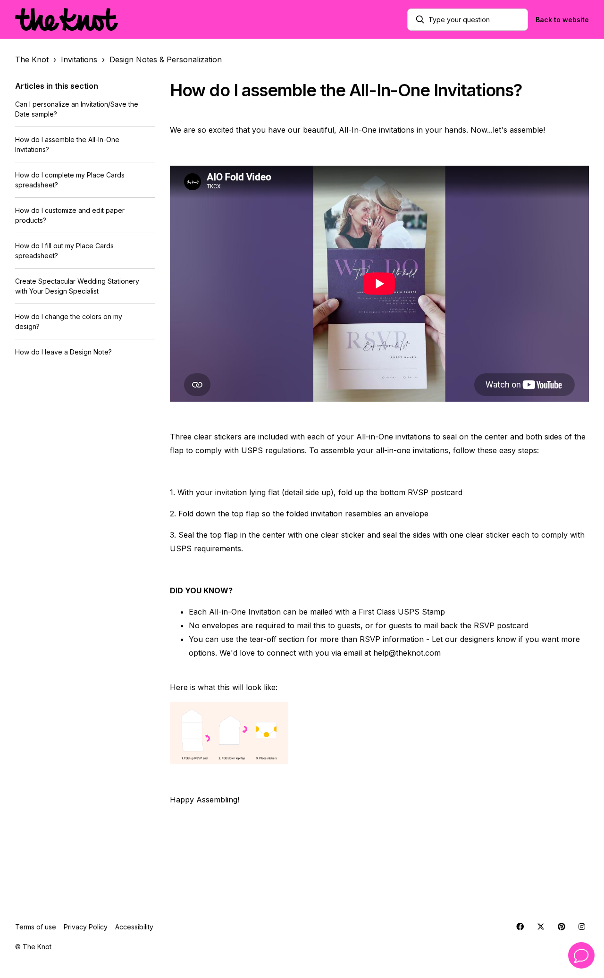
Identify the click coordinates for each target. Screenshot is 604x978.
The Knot (32, 59)
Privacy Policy (86, 927)
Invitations (79, 59)
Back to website (562, 20)
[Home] (66, 19)
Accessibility (134, 927)
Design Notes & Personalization (165, 59)
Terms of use (35, 927)
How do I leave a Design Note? (63, 352)
